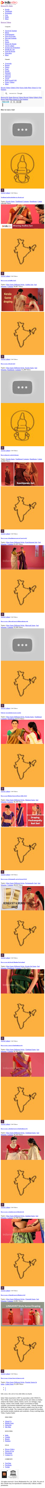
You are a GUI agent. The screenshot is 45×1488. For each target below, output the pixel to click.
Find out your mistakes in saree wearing (11, 712)
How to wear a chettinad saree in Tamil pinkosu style (14, 1128)
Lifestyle (8, 75)
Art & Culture (9, 46)
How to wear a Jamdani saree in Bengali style (12, 1211)
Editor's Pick (15, 88)
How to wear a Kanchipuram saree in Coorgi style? (14, 538)
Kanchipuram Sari (31, 542)
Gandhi (7, 1437)
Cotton (39, 201)
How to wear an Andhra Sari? (8, 280)
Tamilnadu (8, 11)
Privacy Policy (10, 1449)
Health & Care (10, 49)
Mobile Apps (9, 1423)
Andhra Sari (29, 284)
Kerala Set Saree (30, 966)
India (6, 1435)
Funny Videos (9, 82)
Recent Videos (5, 88)
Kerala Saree (10, 201)
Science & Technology (12, 48)
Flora (6, 40)
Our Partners (24, 99)
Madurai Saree (30, 800)
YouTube (8, 1463)
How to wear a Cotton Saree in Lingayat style (12, 1378)
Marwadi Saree (30, 625)
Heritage (8, 73)
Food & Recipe (10, 51)
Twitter (7, 1467)
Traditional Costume (22, 201)
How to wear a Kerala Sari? (8, 363)
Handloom (33, 201)
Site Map (8, 1427)
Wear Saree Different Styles (15, 284)
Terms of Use (9, 1451)
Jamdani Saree (30, 1216)
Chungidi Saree (30, 1299)
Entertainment (9, 34)
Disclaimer (8, 1453)
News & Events (10, 36)
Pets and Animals (10, 38)
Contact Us (8, 1455)
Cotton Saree (9, 1384)
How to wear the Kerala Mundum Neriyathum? (13, 962)
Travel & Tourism (11, 31)
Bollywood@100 (11, 80)
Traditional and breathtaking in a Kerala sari (12, 197)
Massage (8, 76)
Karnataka (8, 13)
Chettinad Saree (30, 1049)
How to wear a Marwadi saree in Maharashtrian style (14, 621)
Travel (7, 78)
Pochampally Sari (31, 883)
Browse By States (7, 6)
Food (6, 69)
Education (8, 53)
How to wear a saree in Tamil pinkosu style (11, 1045)
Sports (7, 42)
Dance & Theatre (10, 44)
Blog (29, 88)
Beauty (7, 65)
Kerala (7, 9)
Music (7, 32)
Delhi (7, 17)
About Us (35, 88)
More (7, 19)
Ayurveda (8, 63)
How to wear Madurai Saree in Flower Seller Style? (14, 795)
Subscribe (8, 1425)
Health (7, 71)
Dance (7, 67)
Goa (6, 15)
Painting (7, 1441)
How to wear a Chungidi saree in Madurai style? (13, 1295)
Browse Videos (6, 22)
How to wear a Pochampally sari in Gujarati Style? (14, 879)
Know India (24, 88)
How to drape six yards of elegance (10, 455)
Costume (10, 286)
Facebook (8, 1465)
